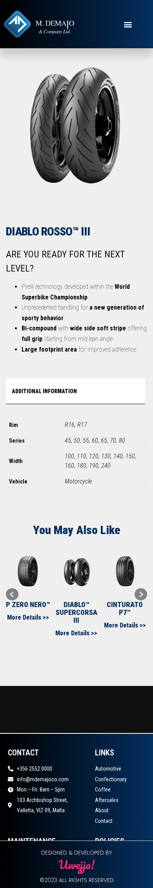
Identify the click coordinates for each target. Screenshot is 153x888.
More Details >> (28, 617)
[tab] (74, 391)
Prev (12, 594)
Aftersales (106, 800)
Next (141, 594)
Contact (104, 821)
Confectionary (111, 779)
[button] (127, 24)
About (102, 810)
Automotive (108, 769)
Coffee (103, 789)
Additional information (44, 391)
